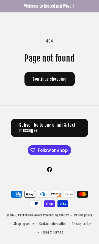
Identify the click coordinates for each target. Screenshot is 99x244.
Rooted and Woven (30, 215)
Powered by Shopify (56, 215)
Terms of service (52, 232)
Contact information (52, 224)
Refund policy (83, 215)
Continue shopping (50, 79)
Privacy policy (81, 224)
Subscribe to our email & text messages (47, 127)
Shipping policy (23, 224)
